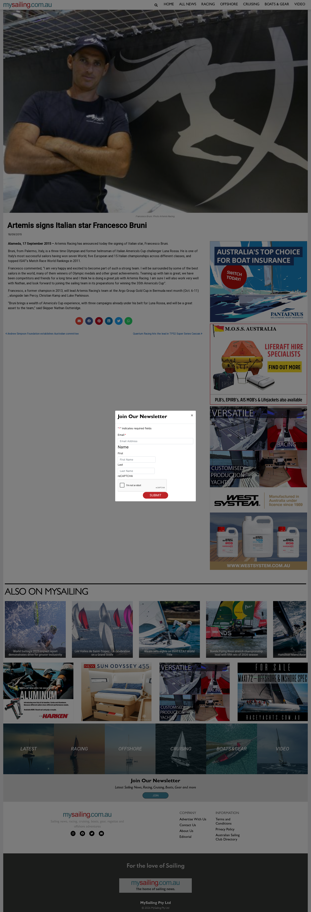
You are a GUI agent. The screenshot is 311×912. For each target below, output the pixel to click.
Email (122, 434)
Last (120, 464)
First (120, 453)
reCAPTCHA (125, 476)
